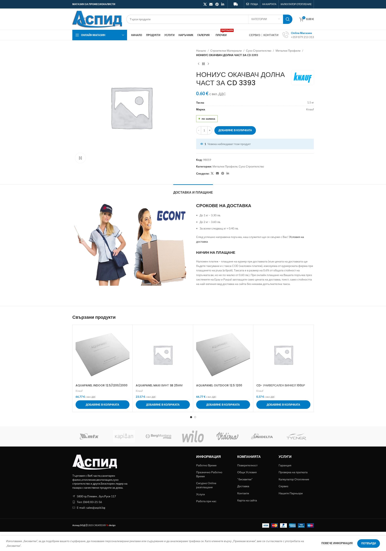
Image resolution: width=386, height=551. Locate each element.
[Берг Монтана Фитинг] (158, 436)
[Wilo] (193, 436)
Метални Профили (288, 50)
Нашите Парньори (291, 493)
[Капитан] (124, 436)
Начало (201, 50)
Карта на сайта (247, 500)
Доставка (243, 486)
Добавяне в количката (235, 130)
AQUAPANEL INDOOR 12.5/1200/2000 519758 (101, 387)
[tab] (193, 190)
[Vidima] (227, 436)
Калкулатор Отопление (294, 479)
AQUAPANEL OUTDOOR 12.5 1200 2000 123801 (219, 387)
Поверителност (247, 465)
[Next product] (208, 64)
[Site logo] (97, 18)
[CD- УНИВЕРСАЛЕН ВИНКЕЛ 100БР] (283, 355)
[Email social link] (211, 4)
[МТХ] (89, 436)
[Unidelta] (262, 436)
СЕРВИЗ (255, 35)
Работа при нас (206, 501)
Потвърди (368, 543)
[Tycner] (296, 436)
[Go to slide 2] (195, 417)
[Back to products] (203, 64)
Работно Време (206, 465)
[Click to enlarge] (80, 158)
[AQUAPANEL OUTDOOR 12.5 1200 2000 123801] (223, 355)
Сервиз (283, 486)
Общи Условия (247, 472)
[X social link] (205, 4)
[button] (103, 404)
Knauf (79, 390)
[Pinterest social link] (217, 4)
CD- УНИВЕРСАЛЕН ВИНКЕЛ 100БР (280, 385)
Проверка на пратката (293, 472)
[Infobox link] (298, 35)
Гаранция (285, 465)
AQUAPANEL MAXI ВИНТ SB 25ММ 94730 (159, 387)
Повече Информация (337, 543)
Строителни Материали (226, 50)
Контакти (243, 493)
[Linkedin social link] (222, 4)
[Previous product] (198, 64)
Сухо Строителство (258, 50)
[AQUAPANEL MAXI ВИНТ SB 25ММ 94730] (163, 355)
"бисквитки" (245, 479)
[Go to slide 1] (191, 417)
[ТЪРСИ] (287, 19)
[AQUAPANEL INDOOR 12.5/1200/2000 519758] (103, 355)
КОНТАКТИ (270, 35)
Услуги (200, 494)
